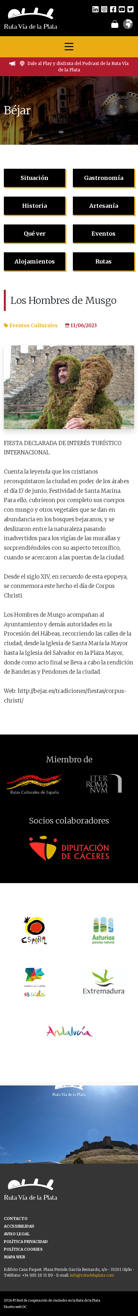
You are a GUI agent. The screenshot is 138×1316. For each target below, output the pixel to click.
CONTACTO (16, 1218)
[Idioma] (128, 26)
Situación (34, 178)
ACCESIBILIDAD (19, 1226)
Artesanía (103, 205)
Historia (34, 205)
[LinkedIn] (95, 9)
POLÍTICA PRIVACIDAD (26, 1241)
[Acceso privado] (115, 23)
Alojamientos (34, 261)
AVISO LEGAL (17, 1233)
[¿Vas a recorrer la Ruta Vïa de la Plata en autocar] (69, 1154)
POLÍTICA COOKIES (23, 1249)
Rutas (103, 261)
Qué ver (35, 233)
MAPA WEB (14, 1257)
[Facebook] (113, 9)
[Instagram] (104, 9)
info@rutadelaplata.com (92, 1275)
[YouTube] (122, 9)
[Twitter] (130, 9)
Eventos (103, 233)
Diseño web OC (15, 1307)
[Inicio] (30, 17)
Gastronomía (103, 178)
